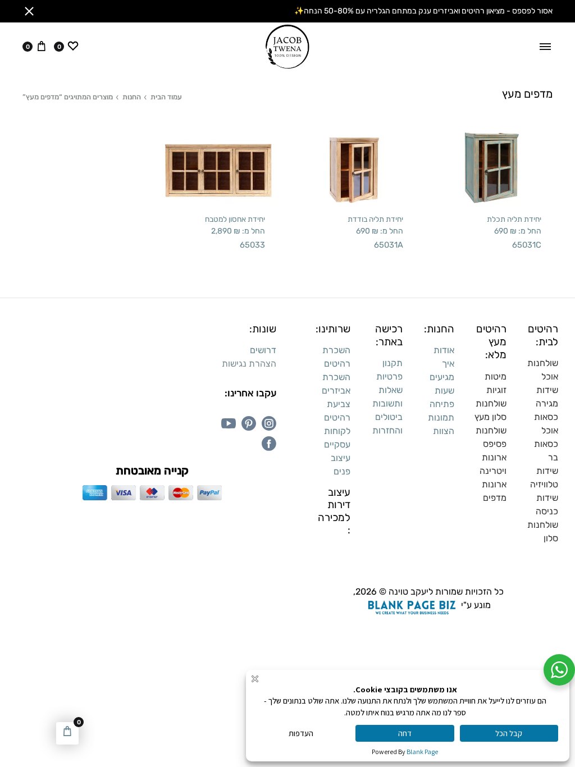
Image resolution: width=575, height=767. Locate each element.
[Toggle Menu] (545, 46)
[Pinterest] (249, 423)
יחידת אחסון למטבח (235, 218)
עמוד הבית (166, 97)
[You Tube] (228, 423)
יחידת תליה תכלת (514, 218)
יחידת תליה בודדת (375, 218)
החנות (131, 97)
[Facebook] (269, 443)
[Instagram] (269, 423)
